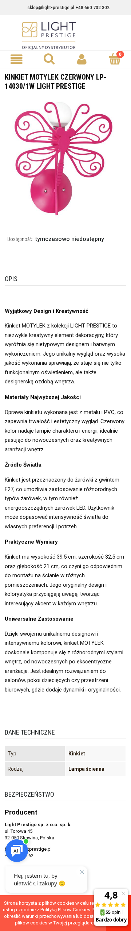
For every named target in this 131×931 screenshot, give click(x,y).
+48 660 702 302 (93, 7)
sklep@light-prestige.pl (50, 7)
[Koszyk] (114, 59)
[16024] (65, 158)
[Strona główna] (65, 35)
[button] (16, 59)
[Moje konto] (82, 59)
